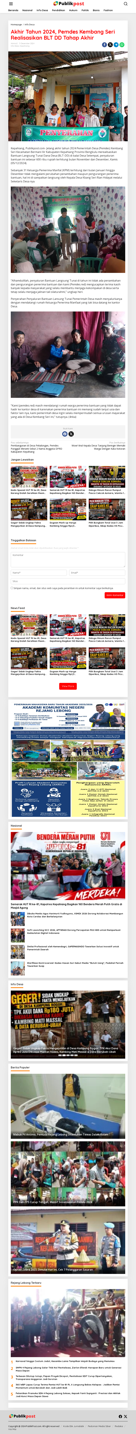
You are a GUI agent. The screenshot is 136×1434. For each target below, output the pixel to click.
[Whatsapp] (121, 44)
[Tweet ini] (110, 44)
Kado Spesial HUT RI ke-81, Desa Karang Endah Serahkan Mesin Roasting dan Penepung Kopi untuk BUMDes (28, 492)
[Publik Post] (68, 3)
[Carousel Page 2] (64, 1055)
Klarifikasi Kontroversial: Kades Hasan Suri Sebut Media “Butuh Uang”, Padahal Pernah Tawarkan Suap (75, 964)
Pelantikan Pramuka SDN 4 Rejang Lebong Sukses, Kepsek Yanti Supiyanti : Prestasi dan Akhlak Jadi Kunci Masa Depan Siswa (68, 1395)
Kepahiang (25, 46)
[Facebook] (65, 434)
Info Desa (15, 46)
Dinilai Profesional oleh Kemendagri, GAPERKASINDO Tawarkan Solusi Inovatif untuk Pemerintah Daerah (73, 948)
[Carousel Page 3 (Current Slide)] (68, 1055)
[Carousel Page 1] (60, 1055)
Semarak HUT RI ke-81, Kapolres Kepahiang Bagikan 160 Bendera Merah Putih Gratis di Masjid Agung (68, 492)
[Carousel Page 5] (76, 1055)
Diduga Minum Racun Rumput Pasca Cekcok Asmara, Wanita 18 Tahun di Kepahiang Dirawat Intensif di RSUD (107, 492)
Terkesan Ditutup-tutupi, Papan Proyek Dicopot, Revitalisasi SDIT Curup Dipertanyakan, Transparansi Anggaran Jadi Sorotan (64, 1377)
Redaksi (119, 1426)
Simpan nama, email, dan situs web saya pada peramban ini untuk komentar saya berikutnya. (63, 588)
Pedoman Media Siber (99, 1426)
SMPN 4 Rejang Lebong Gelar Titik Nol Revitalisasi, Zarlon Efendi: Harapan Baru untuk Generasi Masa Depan (68, 1369)
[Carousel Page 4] (72, 1055)
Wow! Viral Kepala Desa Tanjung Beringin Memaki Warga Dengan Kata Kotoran (98, 445)
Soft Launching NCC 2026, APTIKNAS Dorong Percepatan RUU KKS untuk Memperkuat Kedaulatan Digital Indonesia (74, 931)
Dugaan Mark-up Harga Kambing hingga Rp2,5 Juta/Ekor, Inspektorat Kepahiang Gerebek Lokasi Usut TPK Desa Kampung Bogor (67, 524)
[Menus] (11, 4)
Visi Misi (12, 1429)
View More (68, 686)
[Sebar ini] (104, 44)
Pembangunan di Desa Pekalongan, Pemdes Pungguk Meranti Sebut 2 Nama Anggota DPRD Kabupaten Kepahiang (36, 447)
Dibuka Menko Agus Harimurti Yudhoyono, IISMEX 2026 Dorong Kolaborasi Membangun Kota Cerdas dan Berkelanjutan (75, 915)
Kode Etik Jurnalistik (73, 1426)
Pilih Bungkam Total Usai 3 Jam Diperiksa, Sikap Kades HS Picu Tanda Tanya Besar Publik (106, 524)
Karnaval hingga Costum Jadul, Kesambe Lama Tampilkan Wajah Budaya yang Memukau (65, 1361)
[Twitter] (71, 434)
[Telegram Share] (116, 44)
